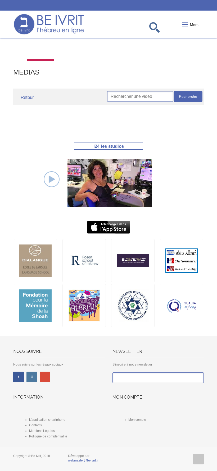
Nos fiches (122, 50)
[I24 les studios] (109, 183)
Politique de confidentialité (48, 436)
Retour (26, 97)
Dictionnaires (67, 50)
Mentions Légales (42, 431)
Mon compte (137, 420)
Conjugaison (95, 50)
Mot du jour (13, 50)
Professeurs (149, 50)
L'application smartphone (47, 420)
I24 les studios (108, 146)
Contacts (35, 425)
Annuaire (203, 50)
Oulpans (176, 50)
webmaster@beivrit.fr (83, 460)
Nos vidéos (41, 50)
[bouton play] (52, 179)
